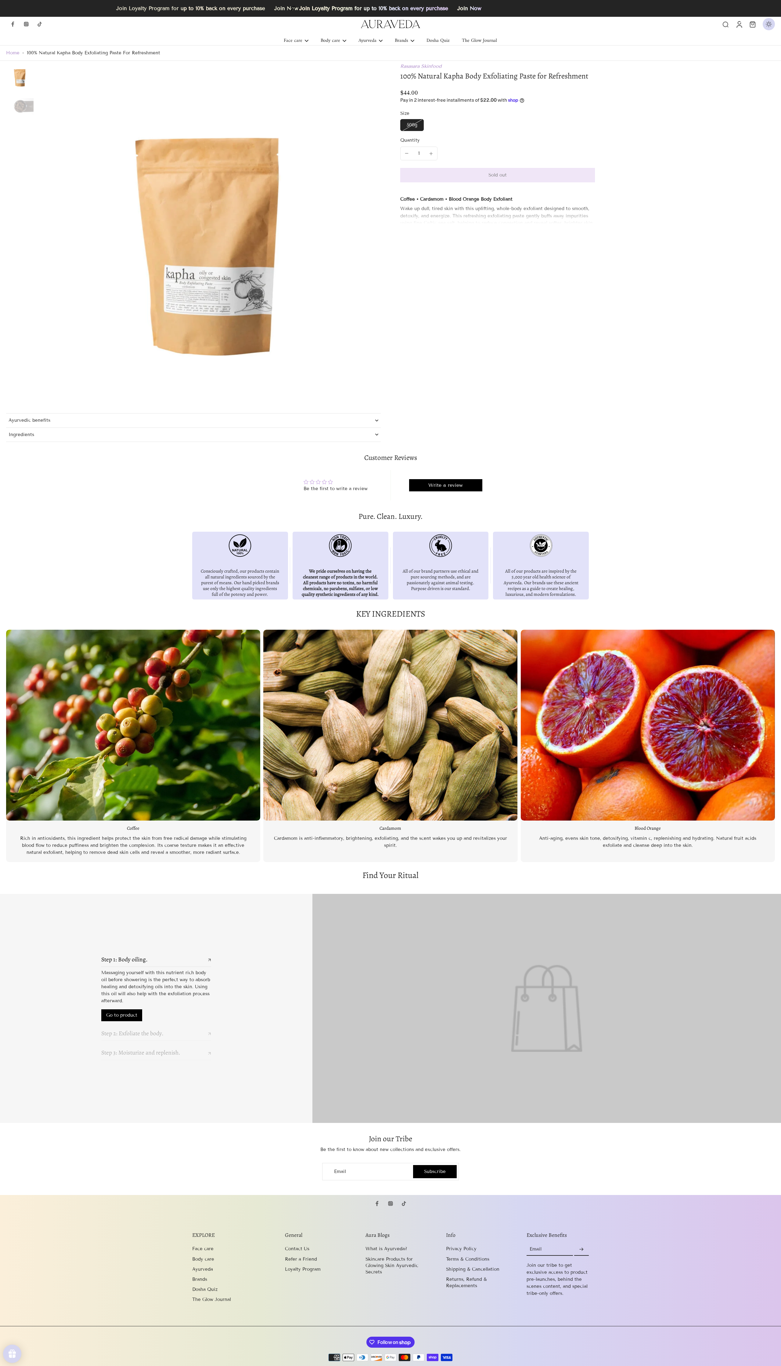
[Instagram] (26, 24)
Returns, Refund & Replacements (466, 1282)
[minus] (407, 153)
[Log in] (739, 24)
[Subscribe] (581, 1249)
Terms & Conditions (467, 1259)
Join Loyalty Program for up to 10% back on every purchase (373, 8)
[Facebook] (13, 24)
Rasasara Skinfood (420, 66)
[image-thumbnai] (20, 77)
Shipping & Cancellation (472, 1269)
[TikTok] (39, 24)
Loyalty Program (303, 1269)
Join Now (469, 8)
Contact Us (297, 1248)
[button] (497, 175)
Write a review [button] (445, 485)
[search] (725, 24)
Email (340, 1171)
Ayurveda (202, 1269)
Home (13, 53)
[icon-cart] (752, 24)
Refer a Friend (301, 1259)
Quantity (410, 140)
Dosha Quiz (205, 1289)
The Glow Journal (211, 1299)
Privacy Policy (461, 1248)
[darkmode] (769, 24)
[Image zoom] (208, 235)
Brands (199, 1279)
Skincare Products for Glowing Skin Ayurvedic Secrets (391, 1265)
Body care (203, 1259)
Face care (203, 1248)
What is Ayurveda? (386, 1248)
